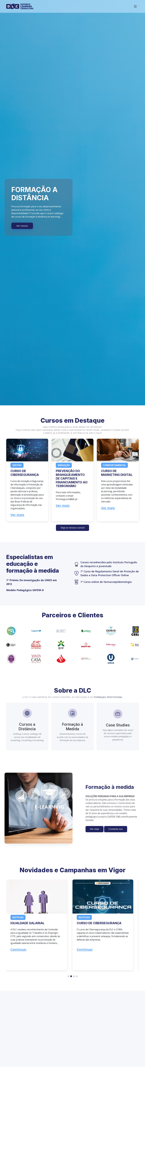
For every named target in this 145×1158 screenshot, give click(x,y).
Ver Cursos (22, 225)
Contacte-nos (115, 829)
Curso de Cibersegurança (24, 472)
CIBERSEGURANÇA (91, 923)
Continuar (18, 949)
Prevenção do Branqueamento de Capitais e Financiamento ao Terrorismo (72, 478)
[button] (72, 528)
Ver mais (17, 514)
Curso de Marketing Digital (117, 472)
